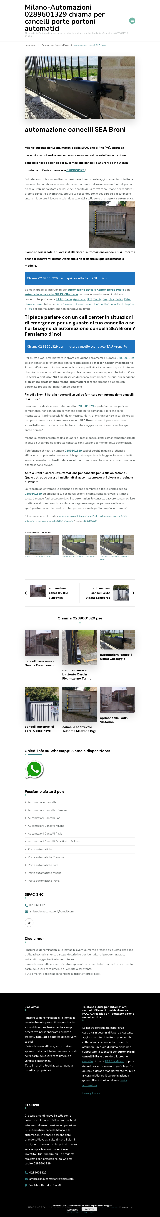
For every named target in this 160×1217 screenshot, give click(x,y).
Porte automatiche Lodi (43, 865)
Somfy (97, 299)
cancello (87, 1061)
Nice (111, 299)
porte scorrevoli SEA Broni (38, 556)
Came (68, 299)
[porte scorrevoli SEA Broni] (42, 545)
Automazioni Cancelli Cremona (47, 810)
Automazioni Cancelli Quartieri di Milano (54, 841)
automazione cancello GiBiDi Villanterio (51, 294)
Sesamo (68, 304)
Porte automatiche (40, 849)
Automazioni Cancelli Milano (46, 826)
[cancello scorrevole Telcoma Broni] (117, 545)
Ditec (127, 299)
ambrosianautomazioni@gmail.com (51, 911)
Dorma (79, 304)
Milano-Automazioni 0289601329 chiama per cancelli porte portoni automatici (65, 18)
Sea (105, 299)
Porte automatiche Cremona (46, 857)
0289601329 (75, 170)
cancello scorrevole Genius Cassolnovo (39, 663)
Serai (39, 304)
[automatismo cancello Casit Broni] (79, 545)
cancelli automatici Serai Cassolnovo (39, 729)
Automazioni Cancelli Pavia (45, 833)
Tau (29, 309)
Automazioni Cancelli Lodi (44, 818)
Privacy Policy (91, 1093)
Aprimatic (79, 299)
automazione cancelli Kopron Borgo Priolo (96, 290)
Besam (89, 304)
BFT (89, 299)
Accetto (89, 1209)
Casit (120, 304)
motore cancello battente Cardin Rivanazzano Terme (76, 674)
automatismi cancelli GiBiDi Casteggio (116, 657)
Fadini (119, 299)
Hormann (110, 304)
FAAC (59, 299)
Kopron (129, 304)
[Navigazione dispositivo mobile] (132, 21)
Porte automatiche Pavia (44, 881)
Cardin (98, 304)
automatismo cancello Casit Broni (78, 556)
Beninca (30, 304)
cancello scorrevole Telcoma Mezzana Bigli (79, 729)
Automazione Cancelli (42, 802)
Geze (59, 304)
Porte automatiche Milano (44, 873)
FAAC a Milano (114, 1061)
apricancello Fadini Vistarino (114, 720)
